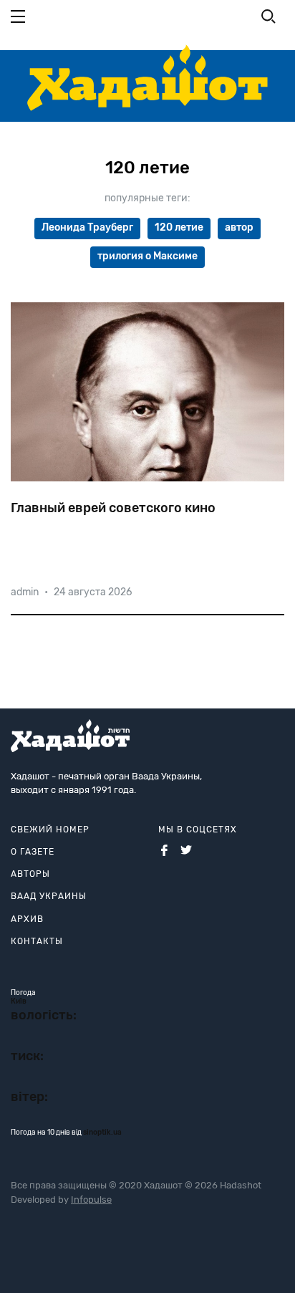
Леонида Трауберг (87, 227)
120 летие (179, 227)
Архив (27, 919)
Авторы (30, 874)
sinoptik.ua (102, 1132)
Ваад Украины (49, 896)
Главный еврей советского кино (113, 508)
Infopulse (91, 1199)
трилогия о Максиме (147, 256)
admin (25, 592)
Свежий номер (50, 830)
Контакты (37, 941)
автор (239, 227)
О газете (32, 852)
